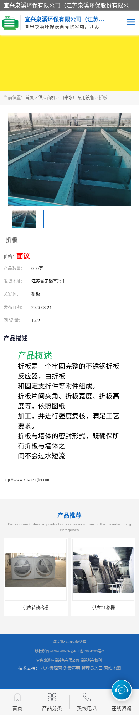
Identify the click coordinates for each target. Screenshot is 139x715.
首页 (29, 97)
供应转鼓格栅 (35, 607)
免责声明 (71, 668)
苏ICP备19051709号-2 (87, 651)
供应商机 (46, 97)
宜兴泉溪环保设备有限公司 (57, 660)
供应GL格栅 (103, 607)
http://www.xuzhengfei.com (27, 479)
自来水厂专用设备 (77, 97)
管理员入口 (92, 668)
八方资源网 (51, 668)
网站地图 (112, 668)
